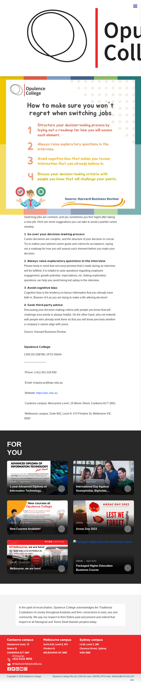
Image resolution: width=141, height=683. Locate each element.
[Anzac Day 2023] (103, 517)
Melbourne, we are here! (25, 568)
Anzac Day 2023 (86, 528)
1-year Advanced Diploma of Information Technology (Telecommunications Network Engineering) (29, 489)
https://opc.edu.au (47, 392)
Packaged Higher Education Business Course (94, 567)
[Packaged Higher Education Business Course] (103, 557)
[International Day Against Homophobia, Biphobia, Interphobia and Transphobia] (103, 478)
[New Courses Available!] (37, 517)
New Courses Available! (25, 528)
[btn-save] (61, 488)
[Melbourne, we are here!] (37, 557)
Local (13, 482)
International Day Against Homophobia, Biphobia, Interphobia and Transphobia (95, 489)
